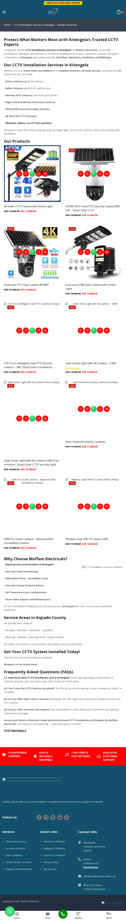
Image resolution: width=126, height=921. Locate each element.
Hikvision (10, 123)
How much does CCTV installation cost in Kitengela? (39, 677)
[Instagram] (52, 862)
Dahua (21, 123)
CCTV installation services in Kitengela (48, 50)
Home (7, 24)
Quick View (26, 174)
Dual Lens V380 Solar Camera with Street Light (90, 287)
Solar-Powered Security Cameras (85, 442)
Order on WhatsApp (32, 174)
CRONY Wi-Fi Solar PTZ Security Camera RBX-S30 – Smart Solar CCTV (93, 208)
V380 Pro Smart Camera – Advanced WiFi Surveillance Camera (28, 541)
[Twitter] (46, 862)
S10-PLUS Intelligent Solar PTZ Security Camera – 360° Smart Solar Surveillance (28, 365)
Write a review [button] (27, 762)
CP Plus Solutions (41, 123)
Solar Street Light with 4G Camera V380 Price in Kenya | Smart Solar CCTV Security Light (31, 462)
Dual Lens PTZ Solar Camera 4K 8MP (26, 285)
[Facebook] (39, 862)
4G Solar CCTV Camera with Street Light (28, 206)
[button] (62, 3)
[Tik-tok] (66, 862)
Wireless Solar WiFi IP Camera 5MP (86, 539)
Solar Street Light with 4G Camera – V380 (90, 363)
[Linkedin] (59, 862)
